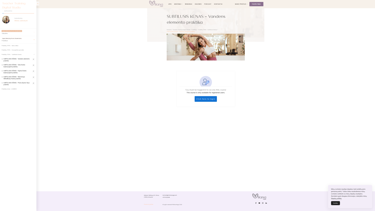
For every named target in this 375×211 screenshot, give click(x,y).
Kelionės (198, 4)
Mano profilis (241, 4)
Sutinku (335, 203)
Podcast (207, 4)
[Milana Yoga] (156, 4)
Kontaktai (218, 4)
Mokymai (178, 4)
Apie (170, 4)
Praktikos (5, 40)
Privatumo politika (148, 204)
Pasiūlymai (256, 4)
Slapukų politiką (336, 198)
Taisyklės (5, 33)
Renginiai (188, 4)
